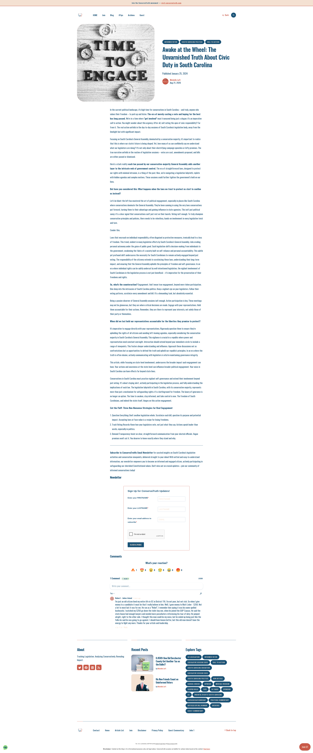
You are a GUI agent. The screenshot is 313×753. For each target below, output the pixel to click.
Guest (142, 15)
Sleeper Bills (193, 689)
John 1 (191, 730)
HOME (95, 15)
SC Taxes (215, 689)
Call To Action (213, 42)
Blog (112, 15)
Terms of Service (171, 744)
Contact (96, 730)
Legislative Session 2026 (198, 673)
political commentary (220, 700)
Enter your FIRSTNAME (138, 498)
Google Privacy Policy (160, 744)
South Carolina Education (199, 668)
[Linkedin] (92, 667)
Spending (227, 689)
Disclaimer (142, 730)
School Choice (194, 684)
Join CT (305, 746)
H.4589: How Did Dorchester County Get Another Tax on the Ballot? (168, 661)
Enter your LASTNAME (137, 508)
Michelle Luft (175, 80)
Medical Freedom (222, 684)
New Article (218, 678)
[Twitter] (79, 667)
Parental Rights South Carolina (208, 695)
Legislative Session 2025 (198, 662)
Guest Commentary (195, 711)
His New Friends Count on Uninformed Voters (167, 680)
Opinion (208, 684)
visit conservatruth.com (171, 3)
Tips (205, 689)
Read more (206, 749)
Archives (131, 15)
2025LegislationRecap (197, 700)
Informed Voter (170, 42)
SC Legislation (194, 657)
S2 (189, 695)
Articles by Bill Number (197, 705)
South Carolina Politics (192, 42)
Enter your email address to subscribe (139, 520)
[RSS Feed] (98, 667)
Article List (119, 730)
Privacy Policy (157, 730)
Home (107, 730)
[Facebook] (86, 667)
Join (103, 15)
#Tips (121, 15)
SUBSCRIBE (136, 545)
